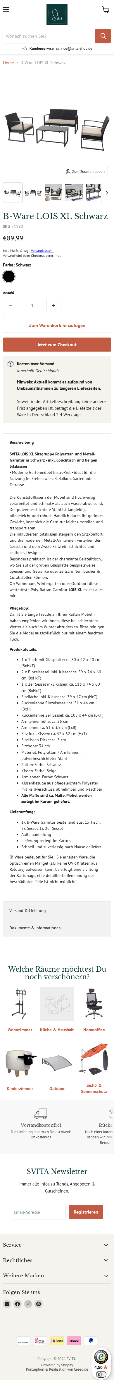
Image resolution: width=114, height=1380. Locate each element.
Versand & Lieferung (27, 910)
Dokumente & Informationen (35, 927)
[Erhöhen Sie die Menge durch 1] (53, 305)
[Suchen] (103, 36)
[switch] (101, 1374)
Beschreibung (22, 442)
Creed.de (81, 1369)
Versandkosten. (42, 250)
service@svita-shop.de (74, 48)
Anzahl (8, 292)
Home (8, 62)
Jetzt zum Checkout (57, 344)
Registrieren (86, 1212)
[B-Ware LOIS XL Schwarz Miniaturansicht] (12, 192)
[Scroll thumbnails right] (105, 193)
